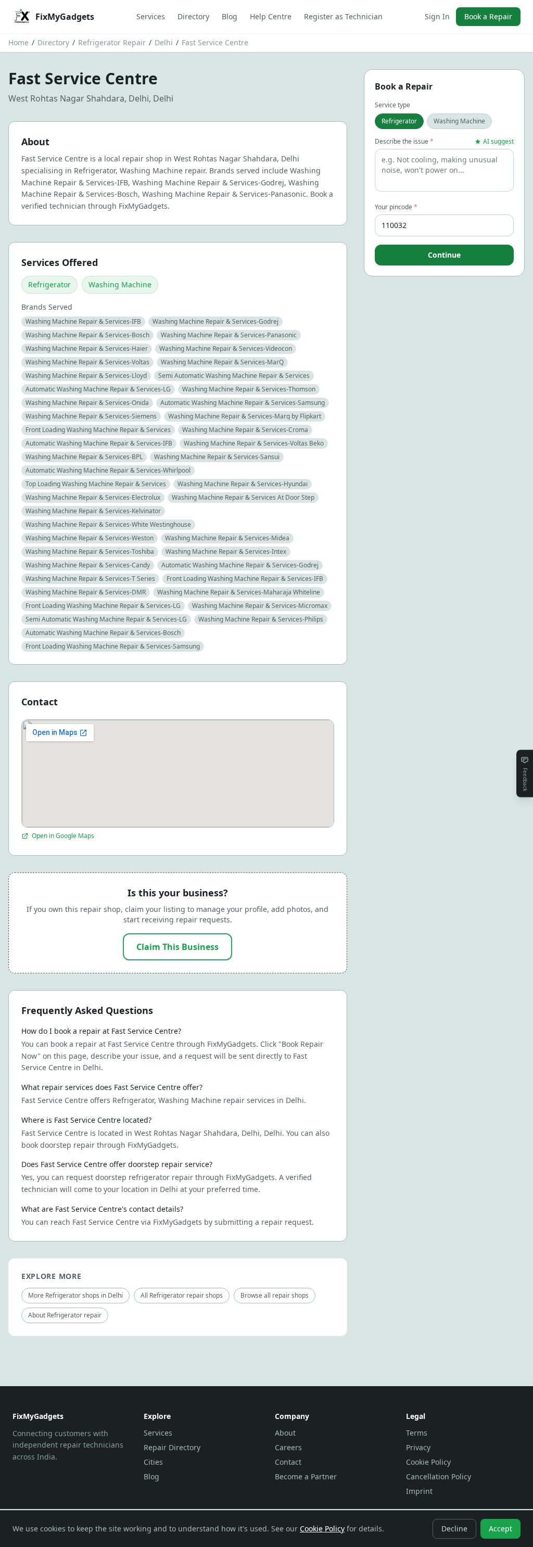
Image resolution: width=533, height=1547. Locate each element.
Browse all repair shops (274, 1295)
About (285, 1433)
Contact (288, 1462)
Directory (193, 16)
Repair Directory (172, 1447)
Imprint (419, 1491)
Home (18, 42)
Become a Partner (306, 1476)
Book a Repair (488, 16)
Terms (416, 1433)
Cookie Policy (428, 1462)
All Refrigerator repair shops (182, 1295)
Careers (288, 1447)
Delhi (164, 42)
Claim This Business (177, 947)
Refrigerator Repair (112, 42)
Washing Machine (119, 284)
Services (150, 16)
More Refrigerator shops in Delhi (75, 1295)
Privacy (418, 1447)
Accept (500, 1528)
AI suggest (498, 141)
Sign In (437, 16)
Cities (153, 1462)
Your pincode (396, 207)
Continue (444, 255)
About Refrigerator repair (64, 1315)
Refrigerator (49, 284)
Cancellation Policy (438, 1476)
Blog (229, 16)
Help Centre (270, 16)
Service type (392, 105)
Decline (454, 1528)
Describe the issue (404, 141)
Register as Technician (343, 16)
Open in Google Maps (63, 836)
